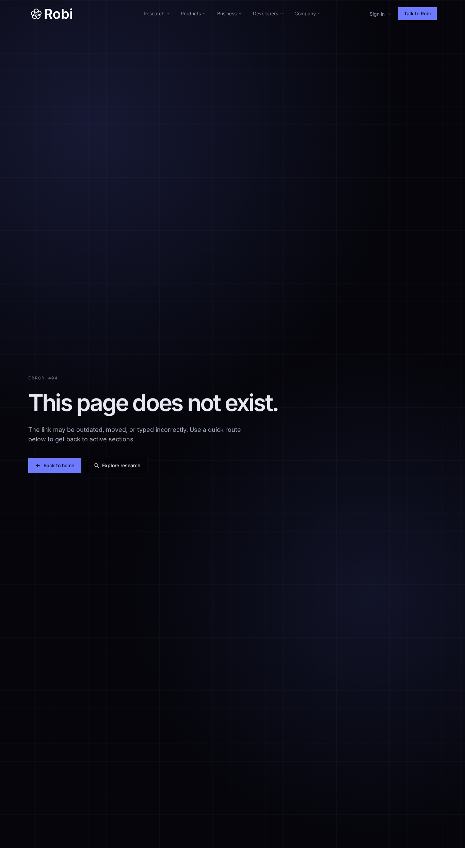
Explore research (121, 465)
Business (227, 13)
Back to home (59, 465)
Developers (265, 13)
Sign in (377, 14)
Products (191, 13)
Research (154, 13)
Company (305, 13)
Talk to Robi (417, 13)
